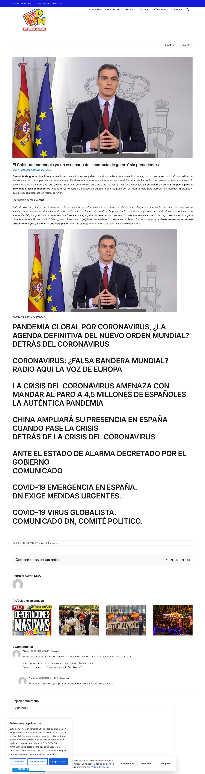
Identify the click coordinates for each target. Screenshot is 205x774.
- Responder (54, 651)
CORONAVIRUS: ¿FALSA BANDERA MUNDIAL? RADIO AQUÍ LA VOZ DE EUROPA (90, 365)
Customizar (18, 761)
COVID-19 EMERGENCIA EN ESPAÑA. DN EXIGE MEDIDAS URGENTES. (74, 491)
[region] (39, 743)
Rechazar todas (37, 761)
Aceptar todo (127, 763)
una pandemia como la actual (51, 180)
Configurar (164, 763)
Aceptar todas (58, 761)
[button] (188, 9)
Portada (40, 543)
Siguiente (184, 44)
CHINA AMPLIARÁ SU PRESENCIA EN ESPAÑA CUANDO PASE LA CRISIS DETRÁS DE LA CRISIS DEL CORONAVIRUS (89, 428)
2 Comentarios (53, 543)
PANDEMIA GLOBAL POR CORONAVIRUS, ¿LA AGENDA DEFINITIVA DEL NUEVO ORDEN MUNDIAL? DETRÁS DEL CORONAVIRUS (100, 335)
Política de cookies (100, 767)
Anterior (171, 44)
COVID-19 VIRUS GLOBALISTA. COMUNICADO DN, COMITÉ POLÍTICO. (77, 516)
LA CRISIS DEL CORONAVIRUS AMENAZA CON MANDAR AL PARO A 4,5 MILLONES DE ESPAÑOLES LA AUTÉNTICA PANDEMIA (99, 394)
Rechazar (146, 763)
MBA (18, 543)
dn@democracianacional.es (49, 3)
